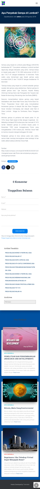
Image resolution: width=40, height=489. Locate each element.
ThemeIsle (26, 484)
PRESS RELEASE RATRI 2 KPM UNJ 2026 (17, 260)
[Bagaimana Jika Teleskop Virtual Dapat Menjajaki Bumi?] (20, 439)
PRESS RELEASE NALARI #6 (13, 291)
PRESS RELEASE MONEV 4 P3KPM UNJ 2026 (18, 253)
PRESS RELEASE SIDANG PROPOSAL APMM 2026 (19, 284)
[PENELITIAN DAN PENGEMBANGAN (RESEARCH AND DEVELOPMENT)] (20, 338)
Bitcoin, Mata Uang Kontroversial (18, 408)
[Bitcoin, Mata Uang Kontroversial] (20, 390)
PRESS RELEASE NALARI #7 (13, 256)
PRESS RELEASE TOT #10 (12, 288)
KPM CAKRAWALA (13, 161)
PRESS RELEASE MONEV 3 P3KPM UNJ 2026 (18, 274)
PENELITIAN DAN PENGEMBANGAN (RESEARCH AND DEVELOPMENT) (19, 357)
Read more (16, 372)
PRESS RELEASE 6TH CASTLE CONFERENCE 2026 (19, 263)
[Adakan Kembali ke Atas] (36, 485)
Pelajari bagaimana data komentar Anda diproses (15, 238)
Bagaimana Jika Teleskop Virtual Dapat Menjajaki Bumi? (18, 458)
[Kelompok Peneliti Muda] (4, 3)
